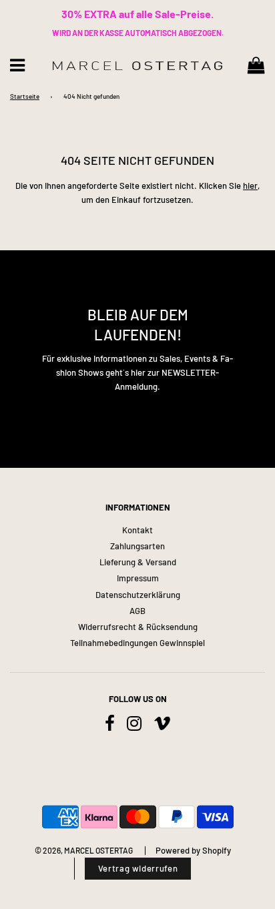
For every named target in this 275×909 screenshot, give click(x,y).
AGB (137, 610)
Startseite (24, 96)
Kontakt (137, 530)
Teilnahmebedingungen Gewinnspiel (137, 642)
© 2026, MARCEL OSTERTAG (84, 850)
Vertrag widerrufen (138, 868)
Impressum (138, 578)
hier (250, 185)
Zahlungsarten (137, 546)
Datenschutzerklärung (137, 594)
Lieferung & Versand (137, 562)
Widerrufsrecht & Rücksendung (138, 626)
